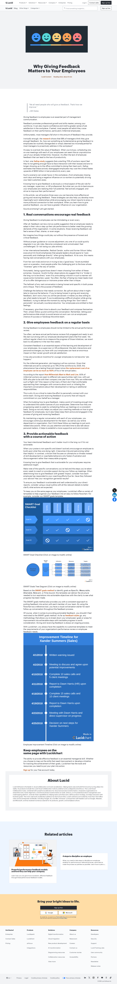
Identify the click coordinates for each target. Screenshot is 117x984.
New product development (57, 943)
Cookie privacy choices (39, 978)
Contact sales (94, 3)
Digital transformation (55, 934)
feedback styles (72, 615)
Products (22, 3)
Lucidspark (30, 934)
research (47, 138)
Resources (42, 3)
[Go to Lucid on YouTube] (102, 978)
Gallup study (39, 161)
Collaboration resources (56, 957)
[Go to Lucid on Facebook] (98, 978)
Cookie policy (55, 978)
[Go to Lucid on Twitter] (89, 978)
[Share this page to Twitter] (114, 490)
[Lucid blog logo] (12, 8)
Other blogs (23, 8)
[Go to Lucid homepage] (12, 2)
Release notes (95, 966)
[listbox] (80, 8)
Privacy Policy (63, 918)
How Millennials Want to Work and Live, (62, 374)
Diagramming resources (56, 952)
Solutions (32, 3)
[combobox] (81, 8)
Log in (84, 3)
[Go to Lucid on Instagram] (93, 978)
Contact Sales (10, 939)
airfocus (30, 943)
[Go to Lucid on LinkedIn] (85, 978)
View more (52, 961)
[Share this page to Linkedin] (114, 495)
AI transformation (54, 948)
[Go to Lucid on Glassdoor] (106, 978)
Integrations (31, 948)
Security (94, 939)
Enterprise (62, 3)
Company (52, 3)
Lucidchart (30, 939)
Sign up (26, 770)
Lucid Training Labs (97, 948)
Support (94, 943)
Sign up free (106, 3)
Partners (94, 957)
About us (73, 934)
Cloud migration (54, 939)
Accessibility (74, 957)
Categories (34, 8)
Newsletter (94, 961)
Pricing (69, 3)
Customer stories (76, 952)
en (9, 978)
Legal (26, 978)
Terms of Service (60, 917)
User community (96, 952)
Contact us (73, 948)
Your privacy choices (73, 978)
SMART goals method (44, 590)
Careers (72, 943)
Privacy (19, 978)
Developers (95, 934)
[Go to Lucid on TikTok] (111, 978)
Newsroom (73, 939)
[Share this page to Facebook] (114, 499)
